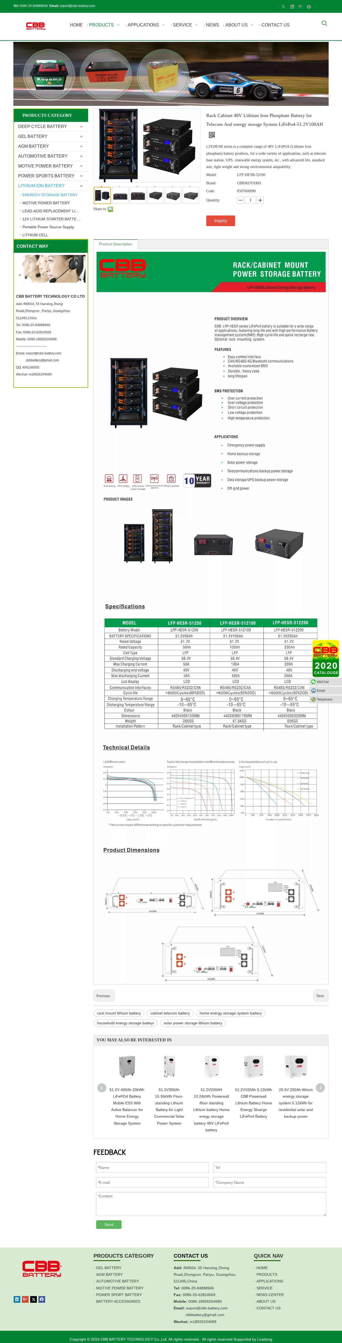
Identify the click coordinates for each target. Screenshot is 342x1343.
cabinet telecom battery (170, 1013)
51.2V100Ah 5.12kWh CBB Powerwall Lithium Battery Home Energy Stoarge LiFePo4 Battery (253, 1103)
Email (321, 691)
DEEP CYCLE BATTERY (42, 126)
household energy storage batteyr (125, 1023)
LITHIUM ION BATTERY (41, 185)
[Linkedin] (292, 6)
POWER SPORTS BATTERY (46, 176)
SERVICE (264, 1288)
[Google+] (300, 6)
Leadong (264, 1339)
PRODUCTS (266, 1274)
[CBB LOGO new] (36, 26)
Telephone (324, 699)
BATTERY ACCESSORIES (118, 1301)
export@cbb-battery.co (205, 1308)
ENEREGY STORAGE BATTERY (49, 195)
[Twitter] (284, 6)
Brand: (211, 183)
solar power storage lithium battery (193, 1023)
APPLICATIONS (269, 1281)
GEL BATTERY (33, 136)
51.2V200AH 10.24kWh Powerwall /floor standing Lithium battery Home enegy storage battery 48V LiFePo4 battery (211, 1110)
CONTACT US (268, 1308)
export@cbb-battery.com (77, 6)
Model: (211, 175)
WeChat (323, 682)
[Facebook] (309, 6)
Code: (210, 191)
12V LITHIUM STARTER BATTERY (51, 219)
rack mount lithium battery (119, 1013)
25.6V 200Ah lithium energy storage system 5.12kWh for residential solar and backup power (296, 1103)
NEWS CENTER (270, 1295)
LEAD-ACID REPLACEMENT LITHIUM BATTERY (55, 211)
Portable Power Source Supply (48, 227)
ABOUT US (265, 1301)
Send (108, 1224)
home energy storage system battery (231, 1013)
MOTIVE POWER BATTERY (45, 166)
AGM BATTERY (33, 146)
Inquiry (220, 220)
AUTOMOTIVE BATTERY (43, 156)
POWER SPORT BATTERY (119, 1295)
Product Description (115, 244)
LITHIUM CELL (35, 235)
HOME (262, 1268)
